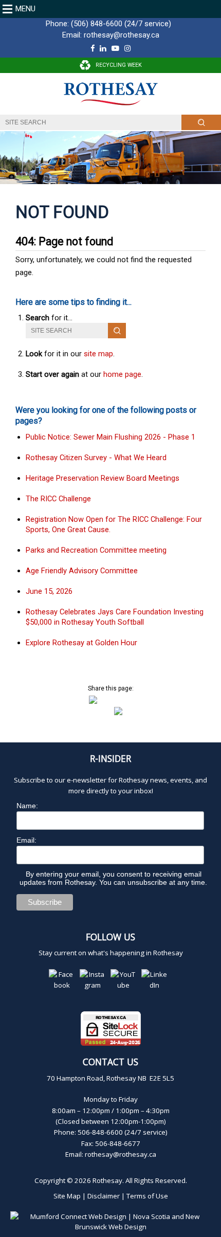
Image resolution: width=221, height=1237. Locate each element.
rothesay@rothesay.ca (121, 35)
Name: (27, 806)
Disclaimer (103, 1195)
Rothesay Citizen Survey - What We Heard (96, 457)
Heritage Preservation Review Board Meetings (102, 478)
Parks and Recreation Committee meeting (96, 550)
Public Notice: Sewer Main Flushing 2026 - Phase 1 (110, 437)
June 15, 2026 (49, 591)
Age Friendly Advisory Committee (82, 570)
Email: (26, 840)
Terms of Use (147, 1195)
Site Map (67, 1195)
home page (122, 374)
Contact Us (110, 1062)
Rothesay (107, 1180)
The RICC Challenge (58, 498)
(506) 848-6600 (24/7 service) (121, 23)
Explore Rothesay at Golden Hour (81, 642)
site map (98, 353)
